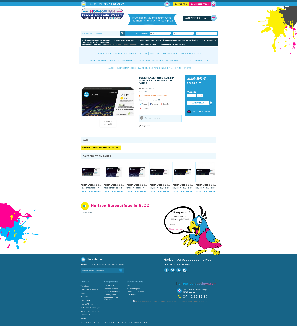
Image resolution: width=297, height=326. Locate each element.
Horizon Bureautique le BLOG (120, 206)
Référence (143, 88)
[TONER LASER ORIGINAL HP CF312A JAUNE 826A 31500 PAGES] (183, 172)
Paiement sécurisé (111, 289)
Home (167, 4)
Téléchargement (110, 295)
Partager (154, 104)
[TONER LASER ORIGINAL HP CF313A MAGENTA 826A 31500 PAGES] (160, 172)
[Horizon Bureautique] (196, 283)
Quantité (191, 92)
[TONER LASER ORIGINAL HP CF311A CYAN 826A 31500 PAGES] (205, 172)
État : (141, 92)
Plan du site (131, 295)
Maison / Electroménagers (122, 68)
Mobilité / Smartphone (198, 61)
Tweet (144, 104)
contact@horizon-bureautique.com (120, 44)
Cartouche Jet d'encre (125, 53)
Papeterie (155, 53)
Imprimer (146, 126)
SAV (128, 286)
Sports (187, 68)
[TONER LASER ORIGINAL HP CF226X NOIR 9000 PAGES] (114, 172)
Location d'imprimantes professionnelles (160, 61)
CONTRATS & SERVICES (190, 53)
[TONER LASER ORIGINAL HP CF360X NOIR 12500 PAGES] (91, 172)
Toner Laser (104, 53)
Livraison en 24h (110, 286)
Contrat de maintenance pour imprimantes (112, 61)
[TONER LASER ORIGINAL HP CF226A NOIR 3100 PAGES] (137, 172)
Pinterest (145, 108)
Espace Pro (181, 4)
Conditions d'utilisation (135, 292)
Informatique (170, 53)
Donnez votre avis (152, 118)
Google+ (166, 104)
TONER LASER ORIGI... (91, 185)
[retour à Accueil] (83, 69)
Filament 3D (175, 68)
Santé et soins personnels (152, 68)
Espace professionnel (112, 292)
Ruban (143, 53)
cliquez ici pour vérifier (201, 301)
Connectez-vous (200, 4)
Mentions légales (133, 289)
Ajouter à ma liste (200, 112)
